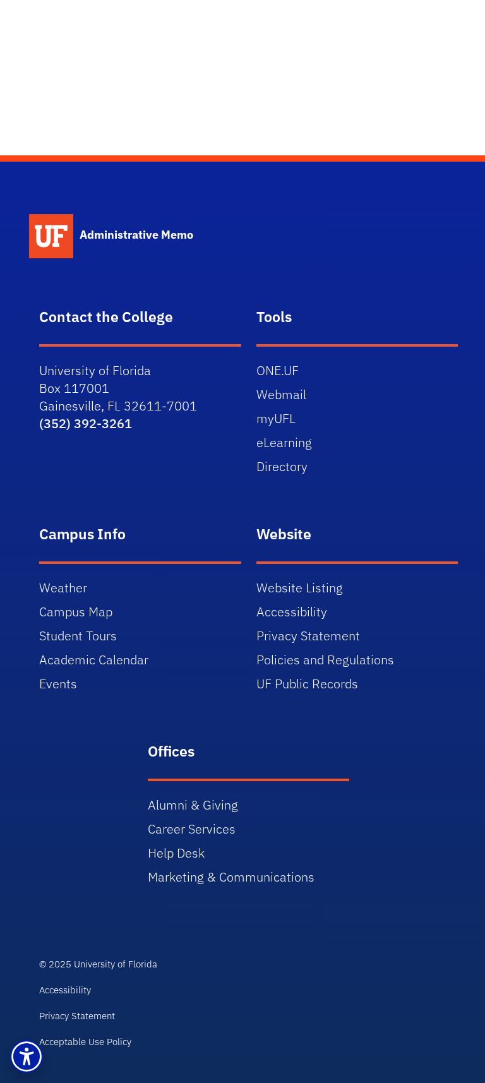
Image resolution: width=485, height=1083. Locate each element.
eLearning (284, 442)
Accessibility (291, 611)
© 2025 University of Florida (98, 964)
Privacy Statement (308, 635)
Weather (63, 587)
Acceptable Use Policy (85, 1042)
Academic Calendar (93, 659)
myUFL (276, 418)
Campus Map (75, 611)
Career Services (192, 828)
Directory (282, 466)
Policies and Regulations (325, 659)
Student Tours (78, 635)
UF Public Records (307, 683)
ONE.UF (277, 370)
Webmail (281, 394)
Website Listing (299, 587)
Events (58, 683)
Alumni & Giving (193, 804)
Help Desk (176, 852)
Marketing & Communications (231, 876)
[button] (26, 1056)
